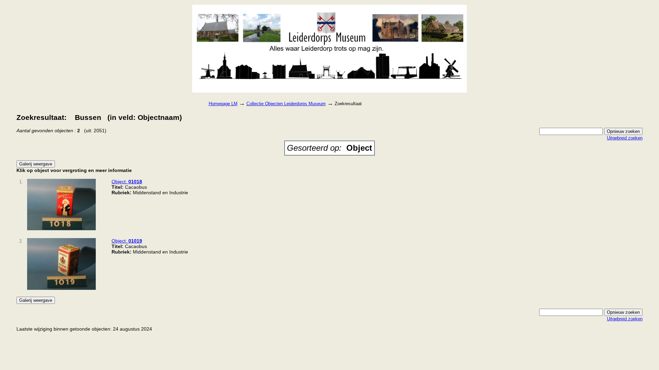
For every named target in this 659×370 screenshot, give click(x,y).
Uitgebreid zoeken (625, 137)
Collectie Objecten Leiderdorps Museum (286, 103)
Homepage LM (223, 103)
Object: (127, 181)
